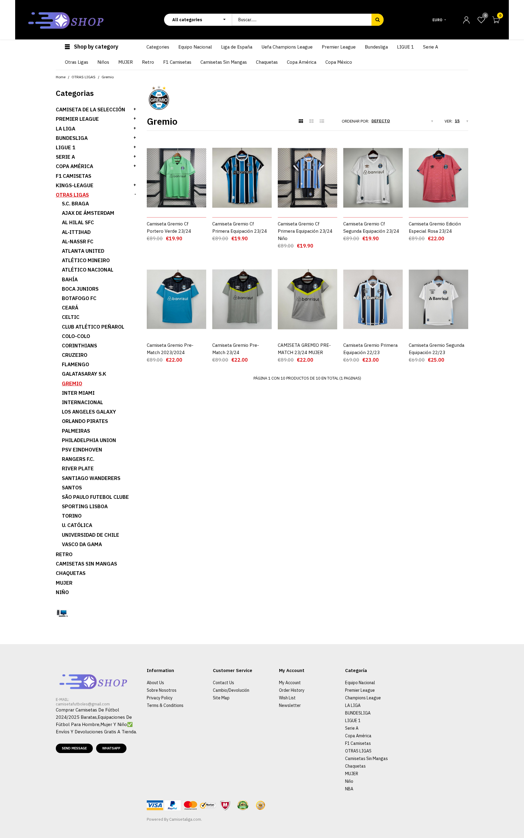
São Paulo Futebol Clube (95, 497)
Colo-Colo (76, 336)
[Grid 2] (311, 121)
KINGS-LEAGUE (74, 185)
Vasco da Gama (82, 544)
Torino (72, 515)
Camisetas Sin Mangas (86, 563)
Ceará (70, 307)
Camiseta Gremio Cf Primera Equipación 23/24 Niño (305, 231)
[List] (322, 121)
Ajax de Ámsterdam (88, 213)
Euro (437, 20)
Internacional (82, 402)
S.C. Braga (75, 203)
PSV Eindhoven (82, 449)
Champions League (363, 698)
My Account (290, 682)
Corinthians (79, 345)
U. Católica (77, 525)
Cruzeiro (74, 355)
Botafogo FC (79, 298)
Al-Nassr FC (77, 241)
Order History (291, 690)
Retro (64, 554)
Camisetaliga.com (185, 819)
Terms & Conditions (165, 705)
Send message (74, 748)
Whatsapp (111, 748)
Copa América (74, 166)
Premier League (360, 690)
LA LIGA (65, 128)
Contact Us (223, 682)
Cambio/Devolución (231, 690)
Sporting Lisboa (85, 506)
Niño (62, 592)
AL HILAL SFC (78, 222)
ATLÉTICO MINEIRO (86, 260)
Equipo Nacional (360, 682)
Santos (72, 487)
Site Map (221, 698)
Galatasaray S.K (84, 373)
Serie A (351, 728)
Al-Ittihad (76, 232)
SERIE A (65, 157)
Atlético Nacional (87, 269)
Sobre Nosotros (161, 690)
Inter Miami (78, 393)
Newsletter (290, 705)
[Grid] (301, 121)
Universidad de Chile (90, 535)
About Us (155, 682)
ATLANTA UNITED (83, 251)
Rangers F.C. (78, 459)
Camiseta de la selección (90, 109)
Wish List (287, 698)
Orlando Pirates (85, 421)
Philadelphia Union (89, 440)
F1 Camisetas (73, 176)
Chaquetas (71, 573)
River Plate (78, 468)
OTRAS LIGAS (72, 194)
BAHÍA (70, 279)
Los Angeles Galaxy (89, 411)
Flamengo (75, 364)
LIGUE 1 (65, 147)
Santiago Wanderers (91, 478)
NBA (349, 789)
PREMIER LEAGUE (77, 119)
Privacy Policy (160, 698)
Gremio (72, 383)
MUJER (64, 583)
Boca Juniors (80, 289)
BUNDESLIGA (72, 138)
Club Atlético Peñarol (93, 326)
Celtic (70, 317)
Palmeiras (76, 430)
